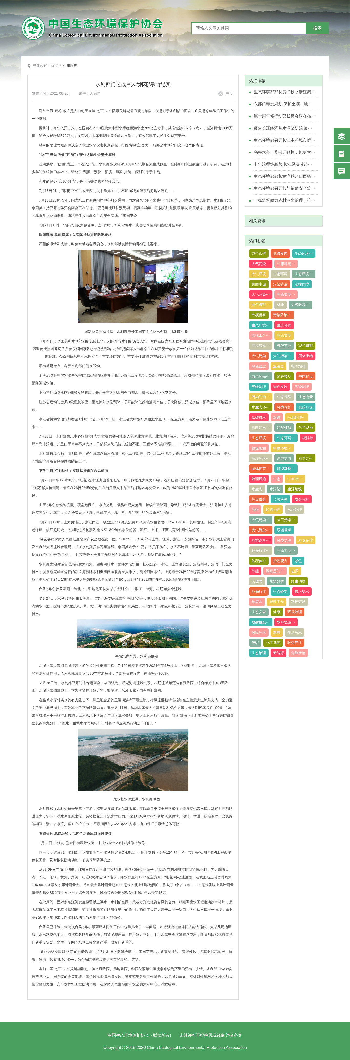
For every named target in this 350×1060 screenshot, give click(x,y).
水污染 (275, 489)
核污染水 (302, 591)
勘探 (294, 571)
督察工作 (277, 602)
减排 (280, 305)
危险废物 (298, 653)
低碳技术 (259, 417)
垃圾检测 (280, 499)
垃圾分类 (277, 581)
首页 (54, 65)
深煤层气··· (275, 571)
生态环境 (70, 65)
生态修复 (280, 591)
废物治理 (273, 509)
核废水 (257, 602)
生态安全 (259, 612)
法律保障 (302, 284)
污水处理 (294, 509)
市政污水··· (261, 428)
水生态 (257, 489)
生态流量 (305, 397)
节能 (255, 571)
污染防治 (280, 284)
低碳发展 (280, 253)
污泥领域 (284, 428)
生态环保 (284, 325)
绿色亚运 (259, 366)
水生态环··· (261, 407)
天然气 (257, 581)
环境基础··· (286, 469)
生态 (276, 479)
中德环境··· (282, 448)
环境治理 (294, 612)
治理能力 (280, 561)
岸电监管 (284, 458)
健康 (276, 612)
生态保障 (284, 397)
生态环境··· (304, 253)
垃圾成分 (259, 499)
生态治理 (259, 653)
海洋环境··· (261, 458)
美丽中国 (259, 284)
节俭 (255, 509)
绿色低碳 (259, 253)
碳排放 (307, 438)
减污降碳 (305, 346)
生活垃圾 (294, 489)
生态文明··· (286, 294)
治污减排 (305, 428)
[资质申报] (342, 153)
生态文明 (284, 335)
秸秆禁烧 (298, 602)
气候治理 (259, 387)
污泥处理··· (296, 417)
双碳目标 (284, 530)
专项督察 (259, 315)
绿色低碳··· (261, 305)
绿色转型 (284, 376)
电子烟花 (298, 366)
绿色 (298, 561)
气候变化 (284, 346)
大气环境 (259, 274)
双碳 (276, 417)
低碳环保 (305, 407)
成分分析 (302, 499)
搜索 (317, 28)
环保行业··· (261, 550)
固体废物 (305, 356)
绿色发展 (280, 387)
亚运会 (278, 366)
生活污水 (294, 632)
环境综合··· (261, 540)
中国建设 (305, 376)
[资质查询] (342, 136)
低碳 (255, 643)
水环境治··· (286, 622)
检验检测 (259, 448)
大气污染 (259, 356)
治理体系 (259, 561)
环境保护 (284, 407)
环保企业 (305, 540)
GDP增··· (295, 479)
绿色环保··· (261, 376)
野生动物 (298, 581)
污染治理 (302, 387)
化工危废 (273, 643)
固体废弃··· (261, 469)
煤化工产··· (261, 335)
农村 (276, 632)
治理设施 (259, 479)
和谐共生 (305, 458)
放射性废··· (261, 622)
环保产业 (294, 643)
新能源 (278, 653)
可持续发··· (261, 346)
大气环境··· (300, 305)
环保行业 (259, 591)
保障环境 (259, 632)
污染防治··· (282, 315)
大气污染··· (261, 264)
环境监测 (284, 540)
